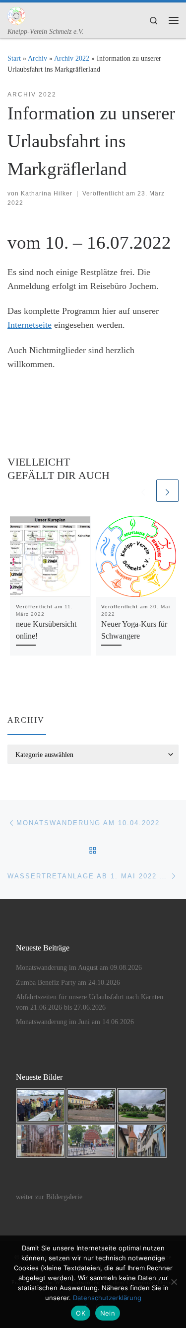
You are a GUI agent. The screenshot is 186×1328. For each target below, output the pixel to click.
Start (14, 58)
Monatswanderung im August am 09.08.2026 (79, 967)
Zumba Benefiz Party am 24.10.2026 (68, 982)
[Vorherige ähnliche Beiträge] (143, 490)
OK (80, 1313)
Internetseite (29, 325)
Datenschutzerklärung (107, 1298)
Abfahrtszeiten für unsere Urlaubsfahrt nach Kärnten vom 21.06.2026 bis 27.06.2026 (89, 1002)
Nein (107, 1313)
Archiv (37, 58)
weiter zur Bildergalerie (49, 1197)
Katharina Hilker (46, 193)
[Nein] (174, 1282)
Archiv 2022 (71, 58)
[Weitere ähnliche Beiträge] (167, 490)
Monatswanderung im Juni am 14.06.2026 (75, 1022)
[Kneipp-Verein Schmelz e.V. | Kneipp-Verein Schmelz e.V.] (16, 14)
